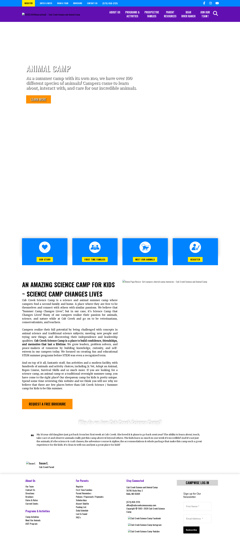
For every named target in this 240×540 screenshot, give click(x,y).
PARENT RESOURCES (170, 14)
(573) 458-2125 (133, 502)
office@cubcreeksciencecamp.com (141, 505)
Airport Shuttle (82, 503)
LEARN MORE (38, 99)
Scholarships (81, 500)
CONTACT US (92, 3)
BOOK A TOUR (62, 3)
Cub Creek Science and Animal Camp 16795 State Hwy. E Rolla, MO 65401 (142, 490)
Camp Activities (32, 516)
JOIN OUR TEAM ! (205, 14)
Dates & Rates (31, 500)
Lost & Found (81, 514)
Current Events (31, 503)
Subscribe (191, 530)
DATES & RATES (46, 3)
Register (79, 486)
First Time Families (84, 490)
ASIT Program (31, 523)
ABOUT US (114, 12)
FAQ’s (78, 517)
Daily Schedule (82, 510)
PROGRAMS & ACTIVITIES (132, 14)
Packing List (81, 507)
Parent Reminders (83, 493)
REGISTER (28, 3)
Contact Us (30, 490)
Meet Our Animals (32, 520)
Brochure (29, 496)
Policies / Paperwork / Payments (90, 496)
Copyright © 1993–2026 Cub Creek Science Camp (145, 510)
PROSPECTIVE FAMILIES (151, 14)
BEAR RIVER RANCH (188, 14)
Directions (29, 493)
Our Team (29, 486)
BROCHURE (77, 3)
